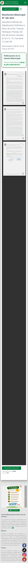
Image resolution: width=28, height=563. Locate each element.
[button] (25, 497)
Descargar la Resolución (11, 468)
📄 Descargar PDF (14, 510)
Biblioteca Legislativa (9, 9)
